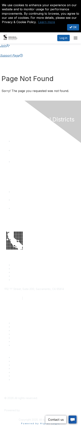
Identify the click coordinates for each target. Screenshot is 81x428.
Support (17, 326)
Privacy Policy (20, 379)
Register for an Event (25, 334)
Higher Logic (28, 410)
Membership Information (27, 368)
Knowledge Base (22, 345)
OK (74, 27)
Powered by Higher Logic (40, 423)
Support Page (9, 55)
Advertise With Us (23, 361)
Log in (63, 37)
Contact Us (18, 323)
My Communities (22, 375)
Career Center (21, 357)
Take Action (19, 337)
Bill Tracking (19, 341)
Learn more (46, 22)
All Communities (21, 372)
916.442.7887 (32, 298)
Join (3, 46)
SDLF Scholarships (23, 330)
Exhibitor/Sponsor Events (27, 365)
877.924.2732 (12, 298)
